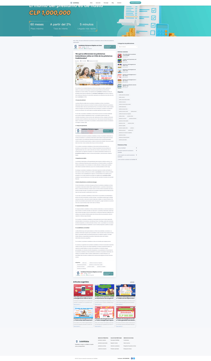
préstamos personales (123, 139)
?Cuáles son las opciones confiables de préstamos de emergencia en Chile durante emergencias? (104, 298)
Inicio (91, 2)
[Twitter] (134, 358)
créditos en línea (122, 116)
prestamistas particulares (81, 264)
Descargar (106, 2)
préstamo (81, 96)
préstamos (99, 91)
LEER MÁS (132, 282)
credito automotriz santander (124, 94)
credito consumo (122, 97)
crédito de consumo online (123, 111)
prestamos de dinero (81, 266)
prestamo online (130, 116)
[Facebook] (132, 358)
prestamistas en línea (79, 153)
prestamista (98, 171)
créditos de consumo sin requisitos (95, 262)
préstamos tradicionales (98, 93)
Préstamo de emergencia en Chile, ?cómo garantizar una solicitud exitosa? (125, 320)
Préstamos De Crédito (93, 61)
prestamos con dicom (122, 118)
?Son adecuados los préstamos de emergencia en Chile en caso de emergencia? (83, 298)
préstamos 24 (130, 130)
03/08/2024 (126, 62)
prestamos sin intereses (81, 268)
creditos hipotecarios (122, 106)
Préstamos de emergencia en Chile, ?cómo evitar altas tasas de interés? (83, 320)
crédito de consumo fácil (123, 109)
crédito (84, 158)
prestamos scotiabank (101, 266)
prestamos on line (122, 123)
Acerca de (98, 2)
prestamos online (131, 123)
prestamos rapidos (90, 266)
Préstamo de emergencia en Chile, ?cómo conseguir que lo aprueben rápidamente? (104, 320)
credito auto (84, 262)
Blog (113, 2)
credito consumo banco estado (124, 99)
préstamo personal (122, 130)
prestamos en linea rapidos (123, 120)
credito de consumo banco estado (125, 104)
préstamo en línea (107, 175)
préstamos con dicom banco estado (95, 264)
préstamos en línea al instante (124, 137)
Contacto (119, 2)
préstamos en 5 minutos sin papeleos (125, 132)
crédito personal (133, 111)
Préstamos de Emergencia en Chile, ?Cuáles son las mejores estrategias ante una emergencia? (125, 298)
